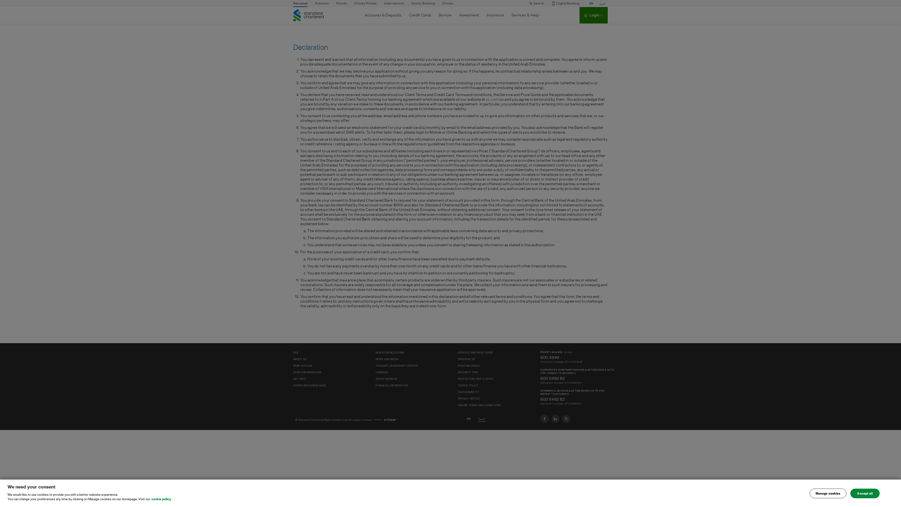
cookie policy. (161, 499)
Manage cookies (828, 493)
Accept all (864, 493)
